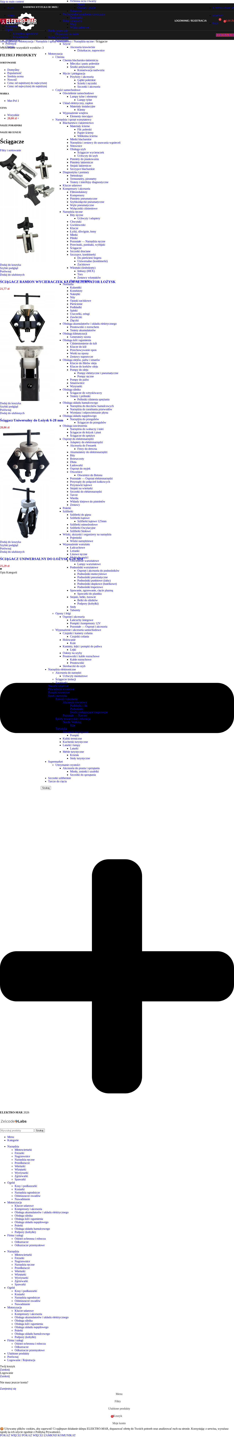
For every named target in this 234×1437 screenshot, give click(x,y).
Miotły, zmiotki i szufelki (84, 771)
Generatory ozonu (80, 336)
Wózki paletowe (79, 27)
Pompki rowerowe (58, 692)
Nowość (12, 79)
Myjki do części (79, 557)
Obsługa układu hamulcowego (80, 402)
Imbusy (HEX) (86, 271)
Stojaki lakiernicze (80, 165)
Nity (72, 297)
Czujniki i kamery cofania (78, 633)
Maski (80, 4)
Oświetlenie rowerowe (61, 689)
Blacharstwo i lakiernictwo (78, 122)
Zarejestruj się (8, 1388)
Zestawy (75, 504)
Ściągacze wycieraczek (90, 152)
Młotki (74, 234)
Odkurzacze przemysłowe (30, 1245)
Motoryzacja (55, 53)
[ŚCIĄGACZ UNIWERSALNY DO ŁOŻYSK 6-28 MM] (27, 483)
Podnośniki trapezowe (90, 587)
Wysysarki (76, 386)
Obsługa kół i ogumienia (77, 340)
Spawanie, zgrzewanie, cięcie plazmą (91, 590)
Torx (80, 274)
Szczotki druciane (80, 251)
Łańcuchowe (77, 547)
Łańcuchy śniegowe (81, 620)
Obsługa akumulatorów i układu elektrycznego (90, 323)
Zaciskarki (61, 682)
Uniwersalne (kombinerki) (92, 261)
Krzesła (74, 755)
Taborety (75, 610)
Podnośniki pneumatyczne (92, 577)
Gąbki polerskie (86, 80)
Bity (72, 455)
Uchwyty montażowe (75, 676)
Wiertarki (20, 1166)
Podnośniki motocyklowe (92, 573)
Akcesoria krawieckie (82, 47)
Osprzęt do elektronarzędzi (78, 438)
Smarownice (77, 382)
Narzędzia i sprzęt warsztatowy (73, 119)
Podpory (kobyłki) (88, 603)
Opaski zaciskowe (80, 300)
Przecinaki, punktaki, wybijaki (87, 244)
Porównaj (12, 1356)
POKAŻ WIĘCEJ (21, 1435)
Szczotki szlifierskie (59, 778)
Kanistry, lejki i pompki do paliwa (82, 646)
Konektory (76, 290)
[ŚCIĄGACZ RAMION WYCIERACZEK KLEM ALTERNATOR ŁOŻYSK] (27, 205)
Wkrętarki (20, 1169)
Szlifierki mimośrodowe (84, 524)
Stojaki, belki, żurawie (83, 597)
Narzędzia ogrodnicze (25, 33)
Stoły (73, 606)
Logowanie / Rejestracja (21, 1360)
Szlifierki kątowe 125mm (91, 521)
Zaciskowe (83, 264)
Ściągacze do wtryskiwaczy (86, 392)
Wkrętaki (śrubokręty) (82, 267)
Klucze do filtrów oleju (83, 363)
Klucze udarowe (72, 185)
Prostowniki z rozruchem (84, 327)
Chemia (59, 57)
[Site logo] (18, 31)
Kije (72, 725)
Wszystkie (13, 115)
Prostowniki (77, 662)
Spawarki (20, 1179)
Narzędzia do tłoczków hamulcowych (92, 406)
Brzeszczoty (77, 458)
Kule (73, 643)
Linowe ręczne (78, 554)
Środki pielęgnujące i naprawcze (88, 712)
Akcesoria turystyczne (75, 731)
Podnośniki (76, 708)
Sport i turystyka (57, 695)
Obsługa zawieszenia (75, 425)
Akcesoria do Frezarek (83, 445)
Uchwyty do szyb (87, 155)
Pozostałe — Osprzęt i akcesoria (88, 626)
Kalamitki (75, 287)
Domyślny (13, 69)
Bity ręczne (76, 215)
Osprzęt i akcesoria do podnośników (98, 570)
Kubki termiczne (72, 738)
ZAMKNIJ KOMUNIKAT (60, 1435)
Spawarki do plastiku (89, 593)
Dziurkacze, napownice (91, 50)
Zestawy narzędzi (80, 280)
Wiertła (74, 498)
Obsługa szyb (78, 149)
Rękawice (76, 10)
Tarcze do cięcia (57, 781)
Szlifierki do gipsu (80, 514)
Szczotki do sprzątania (83, 774)
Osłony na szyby (72, 652)
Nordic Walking (72, 722)
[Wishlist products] (211, 21)
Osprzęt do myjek (80, 468)
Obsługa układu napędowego (80, 415)
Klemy (81, 109)
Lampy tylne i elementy (83, 96)
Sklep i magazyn (72, 20)
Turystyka (61, 728)
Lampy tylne (84, 99)
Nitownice (76, 145)
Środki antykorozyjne (82, 66)
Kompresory (77, 195)
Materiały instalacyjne (82, 106)
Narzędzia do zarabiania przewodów (91, 409)
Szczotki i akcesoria (88, 86)
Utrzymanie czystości (67, 764)
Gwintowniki (77, 224)
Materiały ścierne (80, 126)
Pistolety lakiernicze (81, 162)
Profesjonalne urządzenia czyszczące (84, 14)
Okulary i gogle (86, 7)
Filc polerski (84, 129)
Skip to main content (12, 1)
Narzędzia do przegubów (84, 419)
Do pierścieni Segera (89, 257)
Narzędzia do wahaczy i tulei (86, 429)
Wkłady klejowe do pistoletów (87, 501)
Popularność (14, 73)
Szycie (66, 43)
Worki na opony (79, 353)
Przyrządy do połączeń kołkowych (90, 481)
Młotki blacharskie (80, 139)
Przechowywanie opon (83, 350)
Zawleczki (76, 317)
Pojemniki (76, 537)
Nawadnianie (20, 37)
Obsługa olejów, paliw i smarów (81, 359)
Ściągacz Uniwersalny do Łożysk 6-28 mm (31, 420)
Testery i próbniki (80, 396)
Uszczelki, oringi (80, 313)
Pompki (74, 735)
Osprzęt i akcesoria (74, 616)
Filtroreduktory (78, 192)
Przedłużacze (22, 1162)
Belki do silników (87, 600)
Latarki (74, 748)
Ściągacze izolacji (65, 679)
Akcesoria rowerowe (75, 702)
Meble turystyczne (73, 751)
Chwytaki (75, 221)
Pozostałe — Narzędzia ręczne (87, 241)
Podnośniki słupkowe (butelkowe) (97, 583)
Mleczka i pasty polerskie (84, 63)
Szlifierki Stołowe (80, 531)
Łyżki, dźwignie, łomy (83, 231)
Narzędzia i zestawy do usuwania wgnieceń (95, 142)
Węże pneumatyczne (82, 205)
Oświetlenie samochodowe (78, 93)
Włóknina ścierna (87, 136)
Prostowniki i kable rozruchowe (81, 656)
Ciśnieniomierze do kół (83, 343)
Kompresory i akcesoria (76, 188)
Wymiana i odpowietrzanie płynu (89, 412)
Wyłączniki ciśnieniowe (83, 208)
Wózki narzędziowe (81, 541)
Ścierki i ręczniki (87, 83)
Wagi (73, 24)
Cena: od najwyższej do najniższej (27, 86)
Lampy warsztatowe (89, 564)
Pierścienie (76, 303)
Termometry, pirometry (83, 178)
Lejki (73, 649)
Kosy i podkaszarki (26, 1186)
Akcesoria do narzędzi (68, 672)
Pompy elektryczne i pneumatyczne (97, 373)
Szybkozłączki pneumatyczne (87, 201)
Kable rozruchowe (80, 659)
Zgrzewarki (21, 1176)
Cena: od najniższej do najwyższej (27, 83)
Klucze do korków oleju (84, 366)
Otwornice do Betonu (89, 475)
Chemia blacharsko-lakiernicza (80, 60)
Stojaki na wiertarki (81, 488)
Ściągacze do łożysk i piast (85, 432)
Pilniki (74, 238)
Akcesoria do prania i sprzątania (81, 768)
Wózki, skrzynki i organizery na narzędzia (87, 534)
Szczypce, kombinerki (83, 254)
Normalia (68, 284)
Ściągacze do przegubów (91, 422)
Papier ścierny (85, 132)
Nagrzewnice (22, 1156)
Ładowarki (76, 465)
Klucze (74, 228)
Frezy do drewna (87, 448)
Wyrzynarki (21, 1172)
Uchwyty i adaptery (88, 218)
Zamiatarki (76, 17)
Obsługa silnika (72, 389)
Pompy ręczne (85, 376)
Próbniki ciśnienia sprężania (93, 399)
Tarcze (74, 494)
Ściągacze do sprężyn (82, 435)
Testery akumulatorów (83, 330)
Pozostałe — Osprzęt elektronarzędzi (91, 478)
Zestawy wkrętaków (89, 277)
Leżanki (74, 550)
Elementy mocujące (81, 116)
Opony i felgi (63, 613)
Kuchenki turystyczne (75, 741)
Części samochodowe (67, 89)
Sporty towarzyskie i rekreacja (72, 718)
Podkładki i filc (79, 705)
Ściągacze (76, 247)
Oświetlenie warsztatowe (84, 560)
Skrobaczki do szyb (74, 666)
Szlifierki (68, 511)
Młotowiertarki (23, 1149)
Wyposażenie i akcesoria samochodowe (78, 629)
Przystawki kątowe (81, 485)
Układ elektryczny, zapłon (78, 103)
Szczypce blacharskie (82, 168)
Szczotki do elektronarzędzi (86, 491)
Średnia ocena (15, 76)
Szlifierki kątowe (80, 517)
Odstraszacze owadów (28, 1195)
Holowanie (69, 639)
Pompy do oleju (79, 369)
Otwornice (76, 471)
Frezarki (19, 1153)
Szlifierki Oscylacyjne (82, 527)
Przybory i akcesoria (82, 76)
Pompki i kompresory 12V (85, 623)
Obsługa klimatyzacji (75, 333)
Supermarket (55, 761)
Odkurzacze (22, 1241)
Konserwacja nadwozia (90, 70)
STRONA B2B (225, 35)
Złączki (74, 320)
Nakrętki (75, 294)
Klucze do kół (78, 346)
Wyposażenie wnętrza (75, 113)
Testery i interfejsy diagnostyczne (89, 182)
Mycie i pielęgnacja (74, 73)
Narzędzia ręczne (73, 211)
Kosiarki (19, 1189)
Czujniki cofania (79, 636)
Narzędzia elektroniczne (62, 669)
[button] (10, 264)
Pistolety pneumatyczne (83, 198)
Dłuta (73, 462)
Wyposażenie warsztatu (76, 544)
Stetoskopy (76, 175)
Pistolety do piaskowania (84, 159)
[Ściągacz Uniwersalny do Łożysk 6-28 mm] (27, 344)
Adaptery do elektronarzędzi (86, 442)
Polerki (67, 508)
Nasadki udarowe (58, 685)
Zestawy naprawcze (81, 356)
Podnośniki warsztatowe (84, 567)
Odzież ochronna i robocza (30, 1238)
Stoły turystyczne (80, 758)
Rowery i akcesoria (66, 699)
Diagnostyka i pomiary (76, 172)
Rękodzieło (62, 40)
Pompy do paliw (79, 379)
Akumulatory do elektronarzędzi (88, 452)
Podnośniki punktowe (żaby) (94, 580)
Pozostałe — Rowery (75, 715)
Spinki (74, 310)
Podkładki (76, 307)
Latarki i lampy (71, 745)
